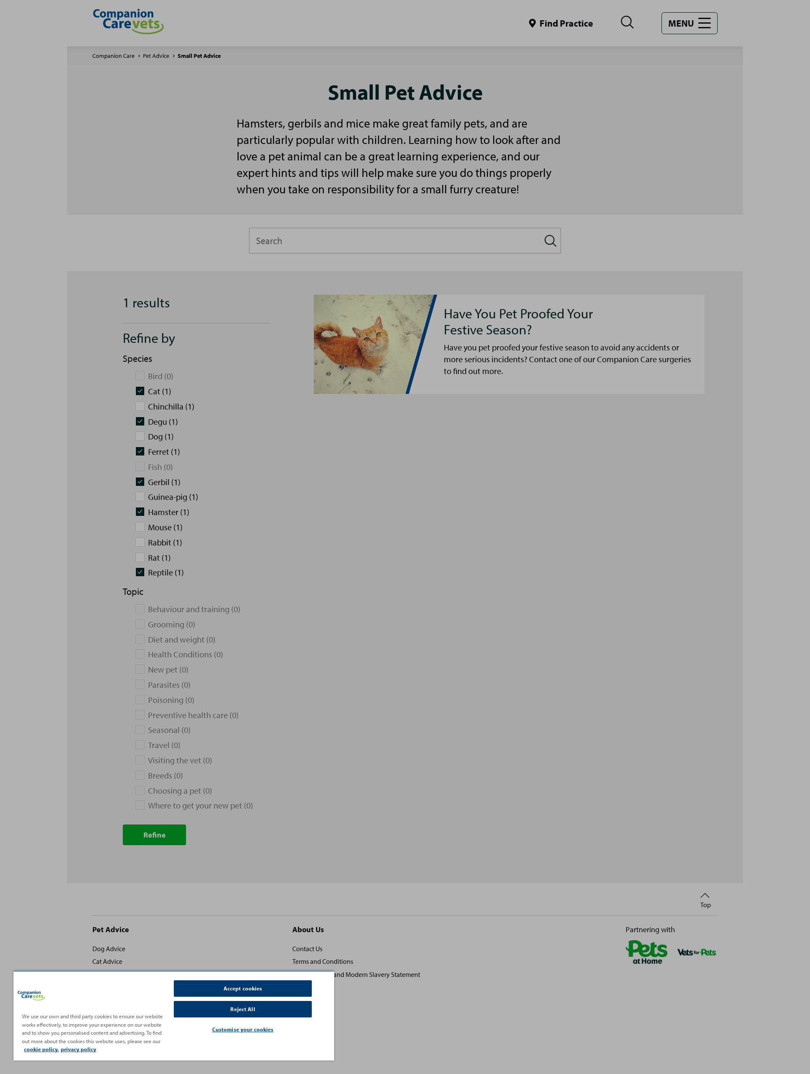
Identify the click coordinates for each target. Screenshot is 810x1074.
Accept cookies (243, 988)
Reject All (242, 1009)
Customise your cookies (243, 1029)
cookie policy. (41, 1049)
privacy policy (78, 1049)
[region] (174, 1015)
